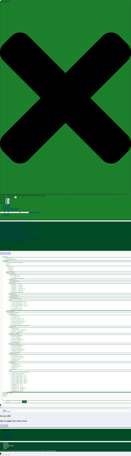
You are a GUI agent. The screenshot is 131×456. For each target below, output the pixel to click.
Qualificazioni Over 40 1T (18, 356)
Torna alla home (4, 425)
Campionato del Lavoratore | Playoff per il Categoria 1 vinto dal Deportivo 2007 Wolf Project (19, 238)
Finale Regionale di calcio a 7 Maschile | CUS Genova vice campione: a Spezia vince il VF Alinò (20, 236)
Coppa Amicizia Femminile (18, 373)
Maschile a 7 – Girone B (17, 285)
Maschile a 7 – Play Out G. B (18, 289)
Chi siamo (5, 256)
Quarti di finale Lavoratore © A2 (19, 321)
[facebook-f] (3, 247)
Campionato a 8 (15, 281)
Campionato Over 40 (13, 297)
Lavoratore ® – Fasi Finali (18, 278)
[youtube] (3, 250)
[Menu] (1, 406)
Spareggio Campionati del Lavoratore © (20, 325)
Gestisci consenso (5, 455)
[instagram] (3, 248)
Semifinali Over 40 (16, 359)
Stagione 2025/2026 (10, 272)
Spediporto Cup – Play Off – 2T (19, 388)
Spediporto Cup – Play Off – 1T (19, 387)
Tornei (10, 300)
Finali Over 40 (15, 360)
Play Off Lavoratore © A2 (18, 318)
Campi (7, 265)
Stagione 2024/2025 (10, 311)
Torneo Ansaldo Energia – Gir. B (19, 302)
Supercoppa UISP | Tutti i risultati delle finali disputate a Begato (13, 232)
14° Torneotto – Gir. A (17, 307)
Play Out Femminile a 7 (17, 348)
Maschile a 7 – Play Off (17, 287)
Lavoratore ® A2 (15, 276)
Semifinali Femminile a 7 (17, 350)
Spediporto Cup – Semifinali (18, 389)
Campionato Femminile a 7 (18, 292)
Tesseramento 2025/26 (8, 393)
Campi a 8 (11, 268)
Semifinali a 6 (15, 367)
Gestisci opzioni (7, 205)
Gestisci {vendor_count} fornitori (11, 208)
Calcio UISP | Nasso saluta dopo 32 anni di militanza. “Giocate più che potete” (16, 234)
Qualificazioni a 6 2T (16, 366)
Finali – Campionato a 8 (17, 332)
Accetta (2, 212)
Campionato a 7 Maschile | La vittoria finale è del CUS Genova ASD (14, 241)
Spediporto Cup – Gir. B (17, 385)
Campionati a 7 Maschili (14, 334)
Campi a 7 (11, 269)
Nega (6, 212)
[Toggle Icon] (0, 405)
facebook (7, 432)
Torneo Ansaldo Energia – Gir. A (19, 301)
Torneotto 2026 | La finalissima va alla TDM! (9, 224)
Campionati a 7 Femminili (14, 343)
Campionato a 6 (15, 295)
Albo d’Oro (5, 394)
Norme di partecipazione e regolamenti (14, 262)
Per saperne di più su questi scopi (11, 209)
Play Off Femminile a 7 (17, 346)
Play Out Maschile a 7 (17, 338)
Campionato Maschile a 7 (17, 335)
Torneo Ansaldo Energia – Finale (19, 383)
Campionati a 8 (12, 279)
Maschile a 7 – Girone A (17, 284)
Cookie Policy (6, 215)
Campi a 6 (11, 270)
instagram (7, 437)
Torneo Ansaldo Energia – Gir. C (19, 304)
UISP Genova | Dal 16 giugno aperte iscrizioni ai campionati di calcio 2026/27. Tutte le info (19, 228)
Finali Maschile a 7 (16, 342)
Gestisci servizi (6, 207)
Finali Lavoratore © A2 (17, 324)
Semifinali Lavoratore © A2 (18, 322)
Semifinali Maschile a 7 (17, 341)
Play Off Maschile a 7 (17, 336)
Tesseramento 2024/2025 (11, 259)
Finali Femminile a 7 (16, 352)
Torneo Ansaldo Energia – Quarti (19, 380)
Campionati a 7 (12, 282)
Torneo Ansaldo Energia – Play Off (19, 379)
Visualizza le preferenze (14, 212)
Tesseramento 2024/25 (14, 312)
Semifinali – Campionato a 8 (18, 331)
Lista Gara (8, 264)
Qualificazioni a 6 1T (16, 365)
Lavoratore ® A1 (15, 275)
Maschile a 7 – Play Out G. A (18, 288)
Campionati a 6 (12, 294)
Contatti (4, 395)
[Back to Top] (0, 453)
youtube (7, 439)
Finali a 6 (14, 369)
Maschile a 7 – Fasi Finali (17, 291)
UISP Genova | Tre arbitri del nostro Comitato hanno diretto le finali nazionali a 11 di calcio (19, 226)
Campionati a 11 (12, 274)
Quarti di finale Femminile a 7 (18, 349)
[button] (65, 98)
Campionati (5, 261)
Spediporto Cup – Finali (17, 391)
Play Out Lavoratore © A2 (18, 319)
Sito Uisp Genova (10, 258)
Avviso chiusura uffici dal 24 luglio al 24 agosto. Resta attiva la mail (14, 222)
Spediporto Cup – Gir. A (17, 384)
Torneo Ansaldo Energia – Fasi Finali (20, 305)
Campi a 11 (11, 266)
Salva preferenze (24, 212)
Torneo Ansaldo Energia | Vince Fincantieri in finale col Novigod (13, 230)
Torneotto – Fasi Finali (17, 309)
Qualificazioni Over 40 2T (18, 358)
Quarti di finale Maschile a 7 (18, 339)
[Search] (3, 399)
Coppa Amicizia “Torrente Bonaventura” (20, 372)
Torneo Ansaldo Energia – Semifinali (20, 381)
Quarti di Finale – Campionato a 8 (19, 329)
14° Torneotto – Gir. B (17, 308)
